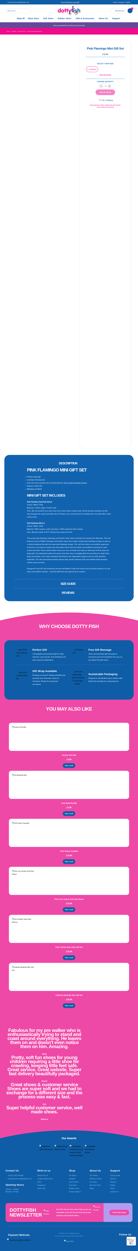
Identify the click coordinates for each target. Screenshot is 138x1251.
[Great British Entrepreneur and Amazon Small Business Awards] (76, 1152)
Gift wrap (30, 489)
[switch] (131, 1243)
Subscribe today (119, 1212)
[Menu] (135, 1238)
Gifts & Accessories (85, 18)
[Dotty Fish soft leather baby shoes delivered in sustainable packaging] (79, 677)
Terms (60, 1236)
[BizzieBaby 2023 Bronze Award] (91, 1152)
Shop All (21, 18)
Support (116, 18)
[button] (69, 463)
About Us (103, 18)
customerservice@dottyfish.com (18, 2)
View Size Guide (105, 75)
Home (8, 31)
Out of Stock (105, 92)
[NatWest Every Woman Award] (61, 1152)
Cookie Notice (79, 1236)
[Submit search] (29, 11)
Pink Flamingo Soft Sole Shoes (39, 502)
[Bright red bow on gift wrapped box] (23, 678)
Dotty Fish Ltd (22, 31)
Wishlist (110, 100)
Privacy (70, 1236)
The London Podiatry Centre (75, 483)
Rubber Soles (64, 18)
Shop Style (33, 18)
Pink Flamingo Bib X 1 (36, 523)
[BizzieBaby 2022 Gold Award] (46, 1152)
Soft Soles (48, 18)
